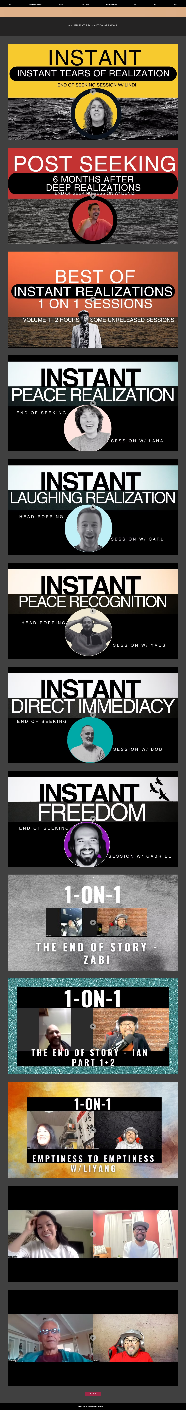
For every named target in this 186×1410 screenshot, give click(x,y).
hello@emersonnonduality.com (93, 1406)
